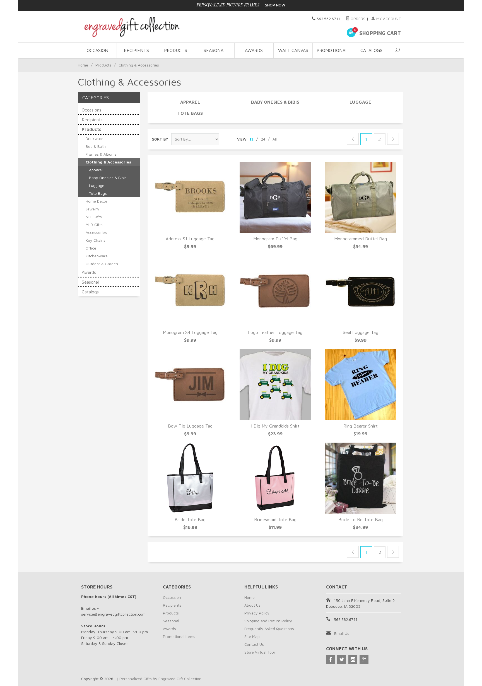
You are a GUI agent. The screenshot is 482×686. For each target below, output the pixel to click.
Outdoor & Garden (102, 263)
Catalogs (371, 50)
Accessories (96, 232)
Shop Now (275, 5)
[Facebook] (330, 659)
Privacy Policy (256, 613)
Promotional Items (179, 636)
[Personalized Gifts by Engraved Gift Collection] (132, 26)
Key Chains (95, 240)
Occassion (172, 597)
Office (91, 248)
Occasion (97, 50)
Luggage (360, 102)
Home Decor (96, 201)
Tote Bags (190, 113)
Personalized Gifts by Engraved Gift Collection (160, 678)
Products (175, 50)
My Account (388, 18)
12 (251, 139)
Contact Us (254, 644)
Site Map (252, 636)
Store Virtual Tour (259, 652)
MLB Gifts (94, 224)
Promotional (332, 50)
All (275, 139)
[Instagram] (352, 659)
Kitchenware (97, 255)
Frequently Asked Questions (269, 628)
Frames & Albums (101, 154)
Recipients (136, 50)
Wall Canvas (293, 50)
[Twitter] (341, 659)
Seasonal (215, 50)
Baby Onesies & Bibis (275, 102)
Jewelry (92, 208)
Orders (357, 18)
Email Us (341, 633)
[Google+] (364, 659)
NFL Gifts (94, 216)
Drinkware (94, 138)
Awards (254, 50)
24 (263, 139)
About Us (252, 605)
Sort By (160, 139)
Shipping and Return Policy (268, 620)
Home (83, 65)
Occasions (91, 109)
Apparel (190, 102)
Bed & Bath (96, 146)
